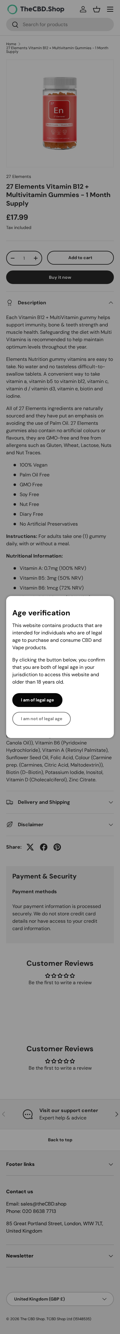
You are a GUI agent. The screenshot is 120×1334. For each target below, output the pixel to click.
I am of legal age (37, 700)
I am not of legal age (41, 718)
